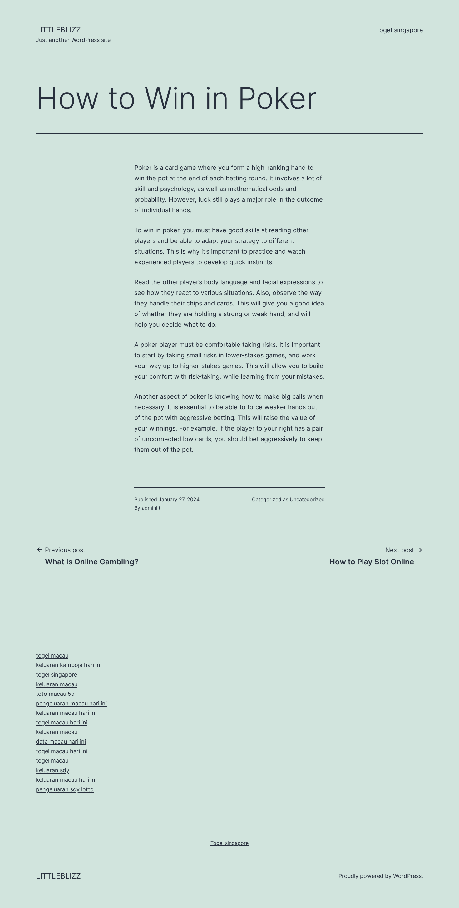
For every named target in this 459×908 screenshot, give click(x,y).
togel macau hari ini (61, 751)
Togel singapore (399, 30)
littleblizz (58, 29)
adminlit (151, 508)
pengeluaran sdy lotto (65, 789)
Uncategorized (307, 499)
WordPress (407, 876)
